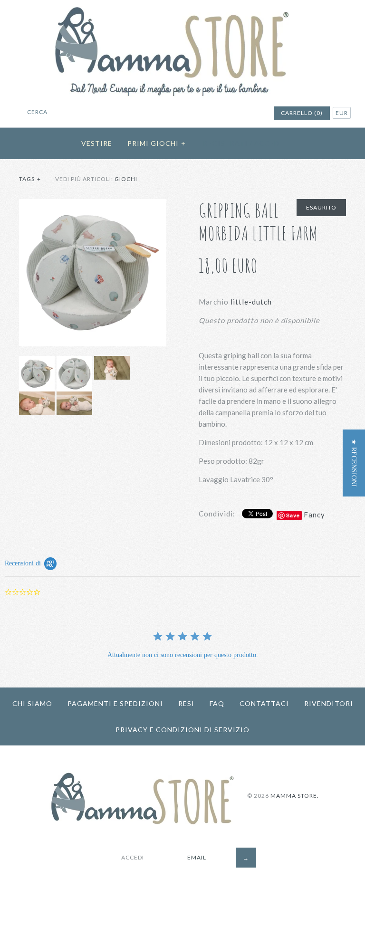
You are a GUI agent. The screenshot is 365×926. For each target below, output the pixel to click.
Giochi (126, 178)
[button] (354, 463)
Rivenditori (328, 703)
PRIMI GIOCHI (156, 143)
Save (293, 515)
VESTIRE (96, 143)
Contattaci (264, 703)
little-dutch (251, 301)
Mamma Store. (294, 795)
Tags (30, 178)
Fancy (314, 514)
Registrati (225, 143)
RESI (186, 703)
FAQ (217, 703)
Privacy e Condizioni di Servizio (182, 730)
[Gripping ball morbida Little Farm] (92, 204)
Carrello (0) (302, 112)
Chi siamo (32, 703)
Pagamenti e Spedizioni (115, 703)
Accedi (268, 143)
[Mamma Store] (182, 5)
